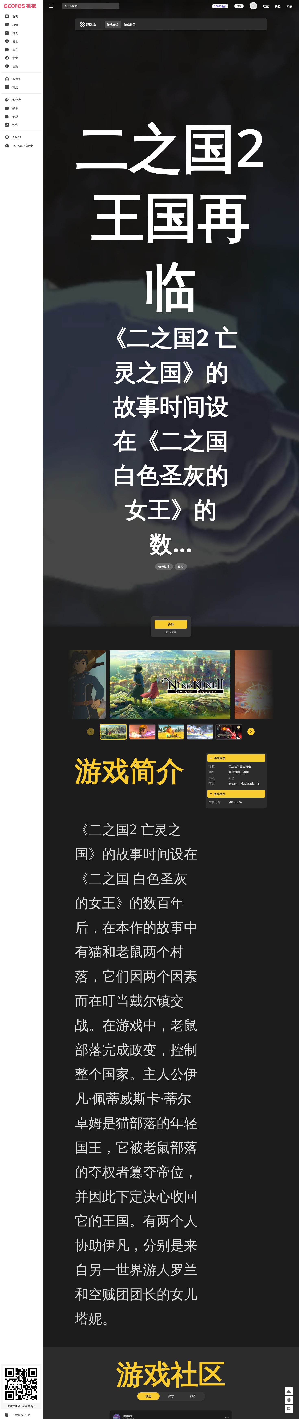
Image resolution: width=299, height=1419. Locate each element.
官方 (171, 1396)
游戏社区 (129, 24)
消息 (289, 6)
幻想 (231, 778)
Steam (233, 783)
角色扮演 (164, 567)
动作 (180, 567)
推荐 (193, 1396)
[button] (289, 1391)
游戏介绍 (112, 24)
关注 (171, 624)
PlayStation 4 (249, 783)
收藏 (266, 6)
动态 (148, 1396)
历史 (278, 6)
